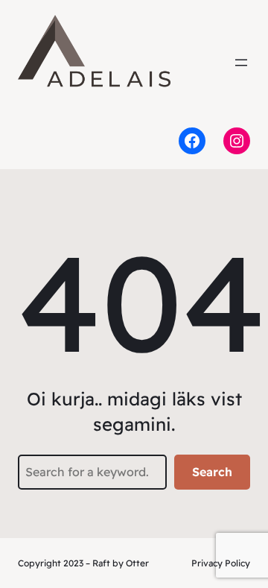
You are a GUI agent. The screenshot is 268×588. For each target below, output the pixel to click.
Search (212, 471)
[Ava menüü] (241, 63)
